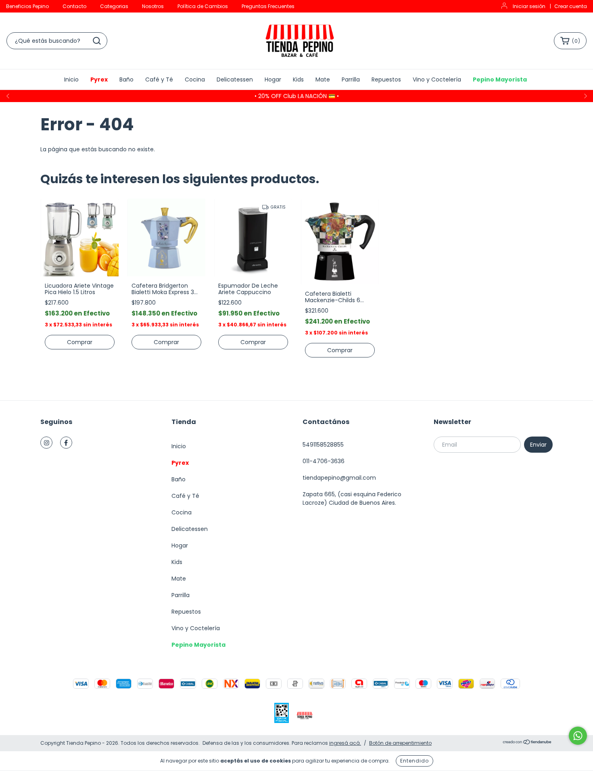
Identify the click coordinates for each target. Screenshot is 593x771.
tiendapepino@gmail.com (339, 478)
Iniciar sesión (529, 6)
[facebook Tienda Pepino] (66, 443)
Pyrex (99, 79)
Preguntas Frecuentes (268, 6)
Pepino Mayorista (500, 79)
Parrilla (351, 79)
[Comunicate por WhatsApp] (578, 736)
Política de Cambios (202, 6)
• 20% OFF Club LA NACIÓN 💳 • (297, 96)
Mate (322, 79)
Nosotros (153, 6)
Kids (298, 79)
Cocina (195, 79)
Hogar (273, 79)
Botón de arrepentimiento (400, 743)
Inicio (71, 79)
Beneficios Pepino (27, 6)
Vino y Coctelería (437, 79)
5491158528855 (323, 445)
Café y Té (159, 79)
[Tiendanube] (527, 743)
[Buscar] (97, 40)
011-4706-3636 (324, 461)
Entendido (414, 760)
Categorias (114, 6)
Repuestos (386, 79)
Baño (126, 79)
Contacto (74, 6)
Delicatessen (235, 79)
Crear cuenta (570, 6)
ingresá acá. (345, 743)
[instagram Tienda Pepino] (46, 443)
